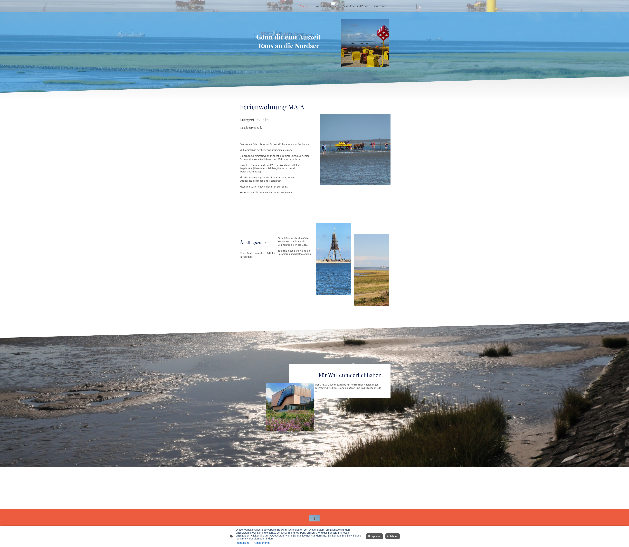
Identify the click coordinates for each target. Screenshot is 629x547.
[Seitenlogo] (314, 518)
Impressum (242, 542)
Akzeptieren (374, 536)
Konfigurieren (262, 542)
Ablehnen (392, 536)
